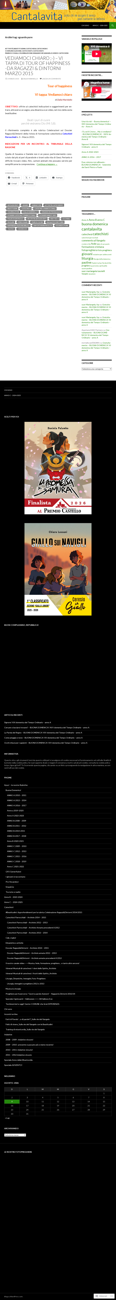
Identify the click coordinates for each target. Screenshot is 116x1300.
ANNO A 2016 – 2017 (91, 157)
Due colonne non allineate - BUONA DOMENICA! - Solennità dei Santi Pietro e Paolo (96, 164)
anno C (101, 219)
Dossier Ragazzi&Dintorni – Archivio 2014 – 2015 (27, 948)
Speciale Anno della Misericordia (18, 1060)
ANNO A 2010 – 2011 (16, 795)
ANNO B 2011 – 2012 (16, 826)
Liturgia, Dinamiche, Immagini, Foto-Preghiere (26, 978)
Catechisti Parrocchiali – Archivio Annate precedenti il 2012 (33, 927)
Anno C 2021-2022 (15, 866)
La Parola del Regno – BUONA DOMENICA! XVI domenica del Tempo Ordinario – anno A (43, 732)
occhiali (66, 219)
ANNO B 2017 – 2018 (16, 836)
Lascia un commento (51, 79)
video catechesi (60, 53)
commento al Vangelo (93, 240)
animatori (36, 205)
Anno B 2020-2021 (15, 841)
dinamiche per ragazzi (51, 212)
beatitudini (20, 49)
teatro (10, 229)
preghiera (86, 265)
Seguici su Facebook (93, 180)
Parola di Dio (106, 263)
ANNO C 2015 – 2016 (16, 856)
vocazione (92, 274)
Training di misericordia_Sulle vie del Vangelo (25, 1029)
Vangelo (85, 274)
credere (85, 244)
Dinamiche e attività (14, 943)
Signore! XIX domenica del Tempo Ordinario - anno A (96, 145)
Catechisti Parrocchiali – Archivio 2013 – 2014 (27, 932)
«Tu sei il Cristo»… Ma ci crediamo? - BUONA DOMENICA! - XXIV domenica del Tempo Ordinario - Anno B (97, 135)
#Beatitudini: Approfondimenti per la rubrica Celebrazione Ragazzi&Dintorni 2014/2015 (44, 912)
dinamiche (38, 53)
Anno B (93, 219)
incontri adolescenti (37, 219)
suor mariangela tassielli (93, 271)
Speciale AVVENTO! (13, 1065)
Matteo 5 (55, 219)
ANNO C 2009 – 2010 (16, 846)
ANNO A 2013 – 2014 (16, 800)
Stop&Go (10, 887)
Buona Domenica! (13, 790)
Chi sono (85, 25)
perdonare (23, 222)
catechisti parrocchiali (45, 208)
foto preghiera (105, 250)
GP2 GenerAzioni (13, 871)
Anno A (85, 220)
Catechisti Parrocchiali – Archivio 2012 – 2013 (27, 922)
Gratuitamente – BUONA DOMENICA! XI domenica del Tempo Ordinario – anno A (96, 296)
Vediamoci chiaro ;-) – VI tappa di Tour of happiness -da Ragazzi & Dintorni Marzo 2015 (37, 65)
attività (9, 49)
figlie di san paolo (15, 219)
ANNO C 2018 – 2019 (16, 861)
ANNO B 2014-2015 (16, 831)
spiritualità (103, 266)
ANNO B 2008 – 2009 (16, 820)
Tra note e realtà (13, 892)
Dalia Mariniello (30, 79)
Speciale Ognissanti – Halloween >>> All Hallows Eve (29, 999)
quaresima (95, 266)
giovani (87, 254)
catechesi (31, 49)
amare (25, 205)
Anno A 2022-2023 (90, 152)
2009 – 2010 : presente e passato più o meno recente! (30, 1044)
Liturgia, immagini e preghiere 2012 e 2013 (25, 983)
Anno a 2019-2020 (15, 810)
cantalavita (92, 228)
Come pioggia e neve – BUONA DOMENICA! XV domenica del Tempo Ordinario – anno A (43, 737)
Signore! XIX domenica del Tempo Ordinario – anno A (27, 722)
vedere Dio (22, 229)
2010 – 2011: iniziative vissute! (19, 1050)
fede (93, 243)
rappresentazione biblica (18, 225)
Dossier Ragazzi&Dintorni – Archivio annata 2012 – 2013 (32, 953)
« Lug (7, 1118)
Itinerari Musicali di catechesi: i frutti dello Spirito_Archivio (31, 973)
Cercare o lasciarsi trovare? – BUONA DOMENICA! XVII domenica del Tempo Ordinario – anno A (46, 727)
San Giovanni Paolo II (43, 225)
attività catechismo (54, 205)
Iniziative (8, 1034)
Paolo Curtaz (97, 263)
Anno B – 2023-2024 (13, 897)
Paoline (86, 197)
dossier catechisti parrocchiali (21, 215)
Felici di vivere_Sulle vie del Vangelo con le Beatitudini (29, 1024)
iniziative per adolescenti (102, 254)
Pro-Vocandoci (12, 882)
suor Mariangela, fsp (90, 292)
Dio (89, 244)
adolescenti (13, 205)
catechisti (27, 51)
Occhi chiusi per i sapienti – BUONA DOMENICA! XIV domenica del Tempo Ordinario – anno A (45, 743)
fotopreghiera (89, 250)
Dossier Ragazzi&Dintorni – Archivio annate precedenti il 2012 (34, 958)
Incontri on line (11, 1014)
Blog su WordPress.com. (13, 1296)
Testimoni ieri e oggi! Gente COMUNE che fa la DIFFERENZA (32, 1004)
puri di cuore (37, 222)
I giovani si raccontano (15, 876)
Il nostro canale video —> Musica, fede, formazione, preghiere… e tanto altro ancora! (43, 963)
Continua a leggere (47, 164)
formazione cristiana (93, 246)
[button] (14, 1167)
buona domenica (95, 224)
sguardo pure (62, 225)
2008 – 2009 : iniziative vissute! (19, 1039)
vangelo (48, 53)
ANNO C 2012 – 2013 (16, 851)
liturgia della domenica (102, 259)
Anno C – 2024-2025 (100, 25)
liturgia (87, 258)
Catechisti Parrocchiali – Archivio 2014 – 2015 (26, 917)
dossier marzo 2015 (47, 215)
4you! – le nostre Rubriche (16, 785)
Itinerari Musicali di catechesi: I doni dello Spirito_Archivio (31, 968)
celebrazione (26, 53)
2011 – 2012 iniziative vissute (19, 1055)
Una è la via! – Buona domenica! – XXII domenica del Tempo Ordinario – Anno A (96, 124)
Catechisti (8, 907)
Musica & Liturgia (13, 988)
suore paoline (87, 268)
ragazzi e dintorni (55, 222)
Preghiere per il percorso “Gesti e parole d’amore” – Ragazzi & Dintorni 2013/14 (40, 994)
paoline (10, 222)
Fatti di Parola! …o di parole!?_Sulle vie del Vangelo (28, 1019)
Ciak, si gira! (11, 938)
